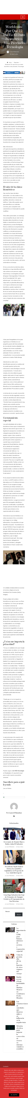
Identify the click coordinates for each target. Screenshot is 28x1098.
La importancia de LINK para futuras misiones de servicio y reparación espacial (21, 939)
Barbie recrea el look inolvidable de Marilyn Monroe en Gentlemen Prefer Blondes (20, 987)
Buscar (8, 911)
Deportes (14, 23)
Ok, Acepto (14, 1095)
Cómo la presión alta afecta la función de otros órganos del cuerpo (19, 964)
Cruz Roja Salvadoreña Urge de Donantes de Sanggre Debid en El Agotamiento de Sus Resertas (14, 898)
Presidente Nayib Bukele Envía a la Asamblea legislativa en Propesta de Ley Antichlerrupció (14, 870)
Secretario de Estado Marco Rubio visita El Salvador (14, 843)
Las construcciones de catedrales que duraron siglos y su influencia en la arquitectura (22, 1012)
